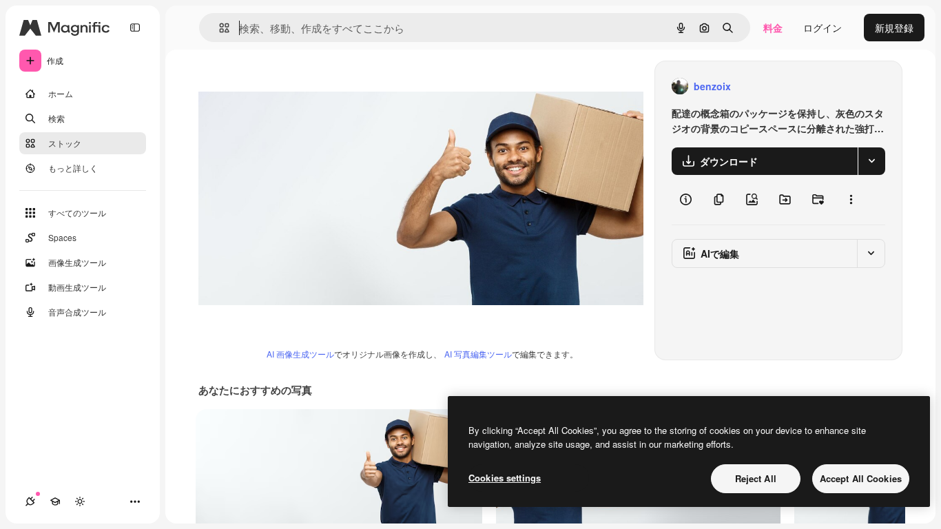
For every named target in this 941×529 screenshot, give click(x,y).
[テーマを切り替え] (80, 501)
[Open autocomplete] (219, 28)
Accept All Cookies (861, 478)
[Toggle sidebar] (135, 28)
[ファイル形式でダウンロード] (871, 161)
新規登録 (894, 27)
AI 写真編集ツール (478, 354)
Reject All (755, 478)
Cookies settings (504, 477)
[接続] (30, 501)
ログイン (822, 27)
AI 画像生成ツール (300, 354)
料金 (773, 27)
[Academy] (55, 501)
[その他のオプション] (851, 200)
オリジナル (293, 86)
